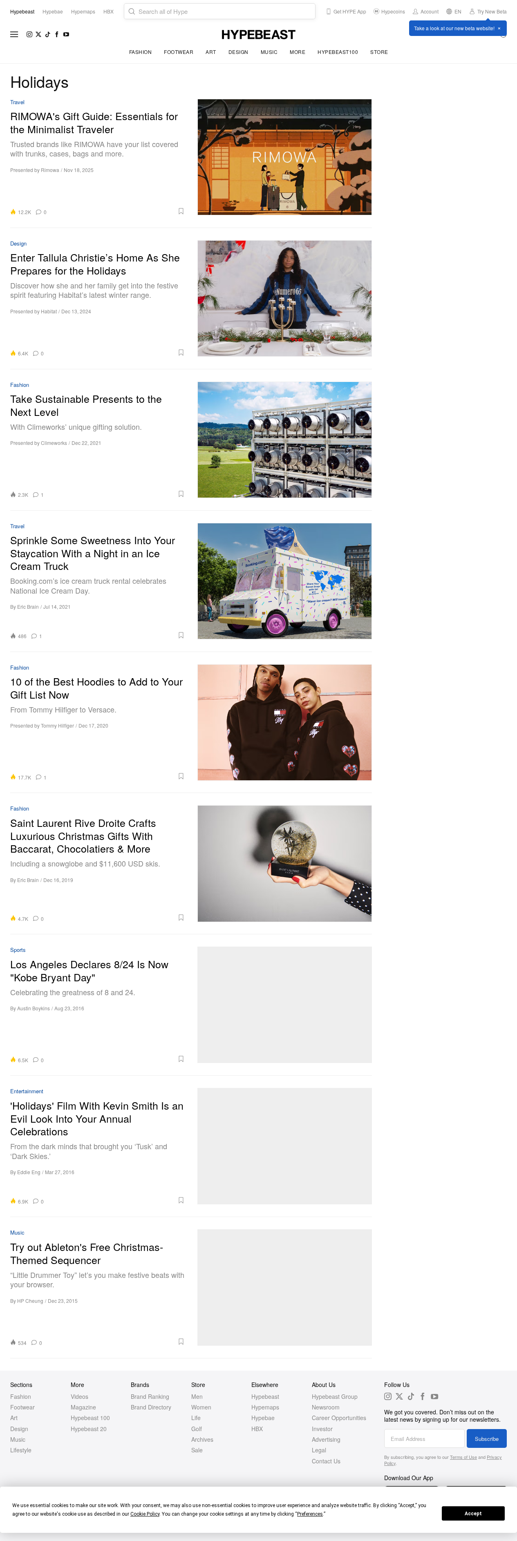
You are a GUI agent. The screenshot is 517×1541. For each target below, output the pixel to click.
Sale (197, 1450)
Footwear (178, 51)
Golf (196, 1429)
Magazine (83, 1407)
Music (269, 51)
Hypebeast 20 (89, 1429)
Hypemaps (265, 1407)
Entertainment (26, 1091)
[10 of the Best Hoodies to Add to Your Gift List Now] (284, 722)
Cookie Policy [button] (144, 1514)
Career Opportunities (339, 1418)
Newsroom (326, 1407)
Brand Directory (151, 1407)
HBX (257, 1429)
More (297, 51)
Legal (319, 1450)
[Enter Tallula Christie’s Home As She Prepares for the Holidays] (284, 298)
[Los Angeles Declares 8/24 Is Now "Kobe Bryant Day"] (284, 1005)
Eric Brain (28, 606)
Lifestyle (20, 1450)
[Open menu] (14, 34)
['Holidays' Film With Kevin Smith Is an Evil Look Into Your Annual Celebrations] (284, 1146)
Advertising (326, 1439)
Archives (202, 1439)
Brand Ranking (150, 1396)
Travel (17, 102)
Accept (473, 1513)
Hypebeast (265, 1396)
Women (201, 1407)
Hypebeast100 (338, 51)
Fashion (140, 51)
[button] (118, 211)
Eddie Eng (28, 1171)
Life (196, 1418)
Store (379, 51)
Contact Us (326, 1461)
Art (211, 51)
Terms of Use (463, 1457)
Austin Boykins (33, 1008)
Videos (79, 1396)
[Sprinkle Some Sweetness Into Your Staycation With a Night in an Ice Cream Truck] (284, 581)
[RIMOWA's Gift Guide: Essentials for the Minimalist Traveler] (284, 157)
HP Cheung (30, 1300)
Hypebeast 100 (90, 1418)
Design (238, 51)
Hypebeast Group (335, 1396)
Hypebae (263, 1418)
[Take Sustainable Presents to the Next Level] (284, 440)
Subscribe (487, 1439)
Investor (322, 1429)
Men (197, 1396)
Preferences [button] (310, 1514)
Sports (18, 950)
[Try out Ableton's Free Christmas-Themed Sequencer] (284, 1287)
